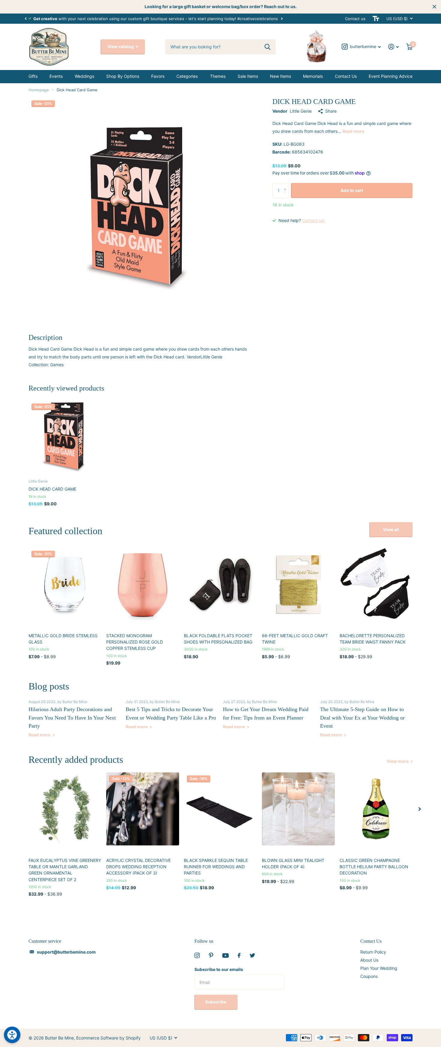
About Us (369, 960)
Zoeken (267, 46)
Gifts (33, 76)
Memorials (313, 76)
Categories (187, 76)
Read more (353, 131)
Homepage (38, 89)
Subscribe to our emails (218, 969)
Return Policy (373, 951)
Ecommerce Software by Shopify (108, 1037)
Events (56, 76)
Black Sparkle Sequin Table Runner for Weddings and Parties (216, 867)
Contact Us (346, 76)
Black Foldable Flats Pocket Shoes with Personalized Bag (218, 638)
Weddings (84, 76)
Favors (157, 76)
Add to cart (351, 190)
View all (391, 529)
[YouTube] (225, 955)
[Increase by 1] (286, 185)
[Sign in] (393, 46)
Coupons (369, 976)
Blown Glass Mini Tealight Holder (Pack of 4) (293, 863)
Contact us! (313, 220)
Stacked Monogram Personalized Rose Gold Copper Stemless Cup (134, 642)
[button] (25, 18)
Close (434, 6)
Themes (218, 76)
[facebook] (239, 955)
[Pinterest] (211, 955)
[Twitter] (252, 955)
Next (282, 18)
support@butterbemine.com (66, 951)
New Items (280, 76)
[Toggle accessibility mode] (376, 19)
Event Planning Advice (390, 76)
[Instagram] (197, 955)
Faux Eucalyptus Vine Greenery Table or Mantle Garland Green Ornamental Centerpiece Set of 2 (64, 870)
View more (398, 761)
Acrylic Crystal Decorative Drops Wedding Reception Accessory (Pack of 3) (138, 867)
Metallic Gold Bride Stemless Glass (63, 638)
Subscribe (216, 1001)
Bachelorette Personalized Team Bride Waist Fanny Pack (373, 638)
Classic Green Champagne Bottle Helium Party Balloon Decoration (374, 867)
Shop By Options (122, 76)
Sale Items (248, 76)
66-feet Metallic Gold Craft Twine (295, 638)
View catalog (121, 46)
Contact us (355, 18)
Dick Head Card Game (52, 489)
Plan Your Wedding (378, 968)
